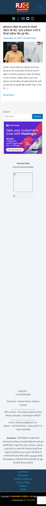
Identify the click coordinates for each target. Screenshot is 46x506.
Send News (23, 472)
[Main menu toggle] (40, 7)
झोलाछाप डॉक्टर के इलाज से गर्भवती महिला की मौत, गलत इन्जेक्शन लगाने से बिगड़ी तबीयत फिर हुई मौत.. (21, 30)
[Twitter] (27, 18)
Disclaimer (23, 475)
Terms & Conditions (23, 479)
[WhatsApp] (13, 18)
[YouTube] (32, 18)
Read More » (9, 95)
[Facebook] (23, 18)
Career (23, 489)
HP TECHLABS (29, 500)
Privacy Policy (23, 482)
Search (6, 112)
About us (23, 486)
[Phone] (18, 18)
